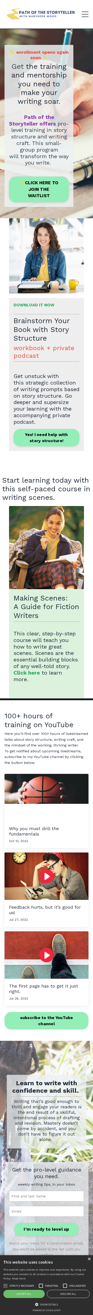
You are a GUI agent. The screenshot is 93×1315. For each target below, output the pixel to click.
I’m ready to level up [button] (46, 1229)
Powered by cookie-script (47, 1310)
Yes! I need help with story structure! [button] (46, 437)
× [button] (89, 1259)
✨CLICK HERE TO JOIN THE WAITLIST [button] (39, 189)
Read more (19, 1278)
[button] (46, 1304)
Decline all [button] (68, 1294)
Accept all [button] (23, 1294)
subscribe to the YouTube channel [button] (46, 1020)
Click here (27, 673)
